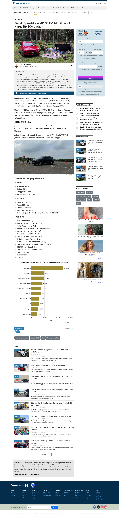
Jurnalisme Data (51, 8)
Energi (12, 497)
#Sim (89, 200)
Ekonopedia (33, 8)
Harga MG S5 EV (22, 122)
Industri (13, 494)
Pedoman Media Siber (38, 513)
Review (49, 12)
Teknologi (35, 498)
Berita (17, 8)
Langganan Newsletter (18, 507)
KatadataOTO (99, 499)
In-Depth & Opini (61, 8)
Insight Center (100, 495)
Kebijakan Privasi (49, 513)
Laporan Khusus (79, 497)
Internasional (14, 495)
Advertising (24, 513)
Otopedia (77, 12)
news (17, 376)
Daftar (54, 507)
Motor (40, 12)
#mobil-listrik (35, 338)
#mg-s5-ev (19, 338)
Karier (29, 513)
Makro (23, 492)
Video (74, 8)
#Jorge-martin (81, 200)
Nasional (13, 492)
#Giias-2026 (80, 192)
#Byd (78, 203)
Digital (27, 8)
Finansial (22, 8)
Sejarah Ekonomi (47, 492)
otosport (18, 441)
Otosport (70, 12)
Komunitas (63, 12)
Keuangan (24, 494)
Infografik (66, 492)
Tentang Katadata (15, 513)
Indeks (84, 12)
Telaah (77, 492)
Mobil (35, 12)
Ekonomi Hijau (42, 8)
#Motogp (95, 196)
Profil (44, 494)
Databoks (98, 496)
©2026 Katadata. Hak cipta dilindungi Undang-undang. (93, 513)
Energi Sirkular (57, 494)
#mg (26, 338)
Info (83, 8)
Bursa (23, 495)
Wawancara (78, 495)
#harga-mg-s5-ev (53, 338)
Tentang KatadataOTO (21, 474)
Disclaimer (58, 513)
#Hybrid (96, 200)
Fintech (34, 494)
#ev (43, 338)
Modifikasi (56, 12)
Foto (87, 497)
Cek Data (66, 495)
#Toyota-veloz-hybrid (83, 196)
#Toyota (89, 192)
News (30, 12)
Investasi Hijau (57, 495)
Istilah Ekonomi (47, 495)
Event (97, 498)
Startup (34, 495)
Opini (76, 494)
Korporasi (24, 497)
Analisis (66, 494)
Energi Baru (56, 492)
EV (44, 12)
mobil (20, 19)
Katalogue (88, 495)
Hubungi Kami (34, 474)
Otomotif (69, 8)
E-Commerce (35, 492)
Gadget (34, 497)
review (79, 141)
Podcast (79, 8)
